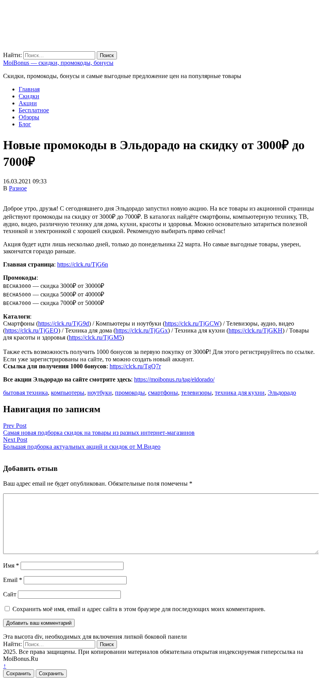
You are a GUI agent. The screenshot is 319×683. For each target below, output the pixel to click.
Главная (29, 89)
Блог (25, 124)
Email (12, 580)
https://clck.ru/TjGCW (192, 323)
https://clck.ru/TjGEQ (31, 330)
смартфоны (163, 392)
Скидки (29, 96)
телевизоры (196, 392)
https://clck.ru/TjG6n (82, 264)
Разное (18, 188)
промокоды (130, 392)
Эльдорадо (282, 392)
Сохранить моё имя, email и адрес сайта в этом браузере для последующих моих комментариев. (138, 609)
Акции (28, 103)
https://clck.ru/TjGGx (141, 330)
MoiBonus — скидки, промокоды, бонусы (58, 62)
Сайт (9, 594)
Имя (11, 565)
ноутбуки (99, 392)
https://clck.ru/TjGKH (255, 330)
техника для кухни (240, 392)
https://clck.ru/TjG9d (63, 323)
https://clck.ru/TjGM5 (95, 337)
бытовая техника (25, 392)
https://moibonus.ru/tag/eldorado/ (174, 379)
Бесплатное (34, 110)
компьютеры (67, 392)
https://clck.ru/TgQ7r (135, 366)
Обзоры (29, 117)
